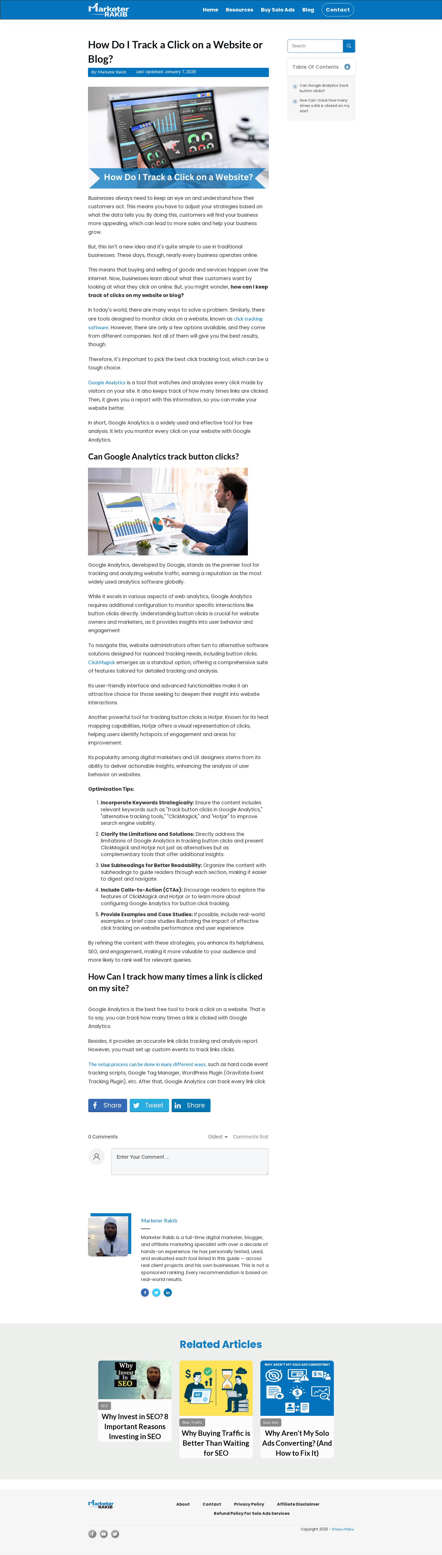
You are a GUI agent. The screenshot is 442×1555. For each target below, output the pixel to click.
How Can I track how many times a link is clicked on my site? (325, 106)
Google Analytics (107, 382)
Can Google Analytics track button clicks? (324, 88)
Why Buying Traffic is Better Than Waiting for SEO (216, 1409)
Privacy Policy (343, 1529)
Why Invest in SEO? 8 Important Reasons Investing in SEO (135, 1401)
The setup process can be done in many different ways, (147, 1064)
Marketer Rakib (112, 71)
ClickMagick (101, 662)
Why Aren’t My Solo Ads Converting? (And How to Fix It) (297, 1409)
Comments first (251, 1137)
